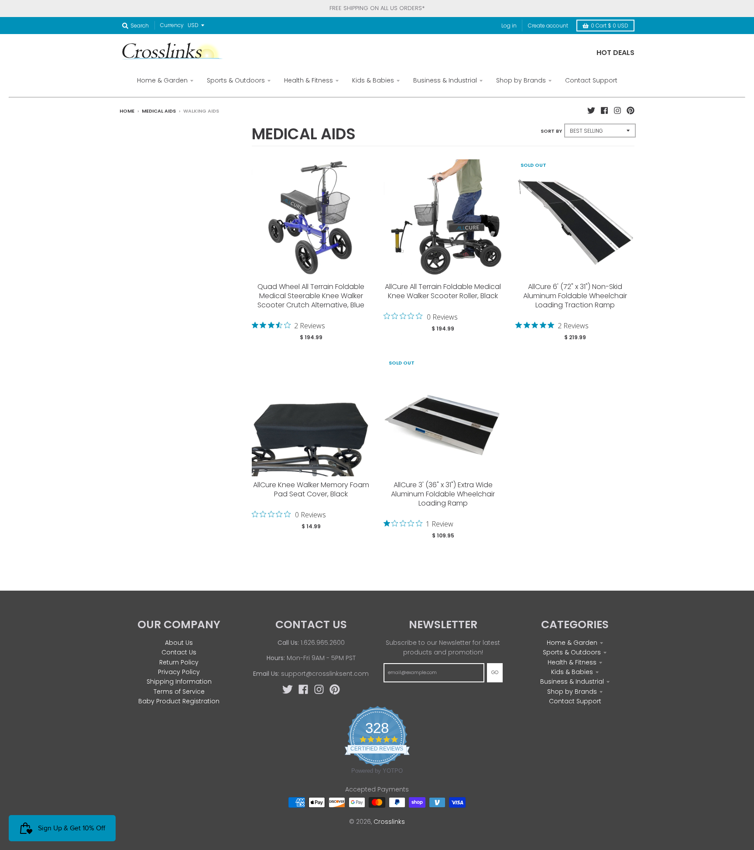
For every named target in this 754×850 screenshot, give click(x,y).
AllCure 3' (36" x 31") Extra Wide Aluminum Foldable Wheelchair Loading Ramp (443, 494)
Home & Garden (572, 642)
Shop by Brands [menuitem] (521, 80)
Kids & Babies (572, 672)
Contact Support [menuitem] (591, 80)
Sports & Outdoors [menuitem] (236, 80)
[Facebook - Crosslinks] (604, 110)
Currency (172, 25)
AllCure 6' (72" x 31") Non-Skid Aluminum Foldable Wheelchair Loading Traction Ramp (575, 296)
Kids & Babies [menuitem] (373, 80)
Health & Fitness (572, 662)
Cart (609, 25)
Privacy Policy (179, 672)
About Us (179, 642)
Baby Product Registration (178, 701)
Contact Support (575, 701)
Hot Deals (615, 53)
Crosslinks (389, 821)
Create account (548, 25)
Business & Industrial (572, 681)
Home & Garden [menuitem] (162, 80)
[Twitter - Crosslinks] (591, 110)
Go (494, 672)
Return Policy (179, 662)
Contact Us (178, 652)
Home (127, 110)
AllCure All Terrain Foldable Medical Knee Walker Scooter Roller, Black (443, 291)
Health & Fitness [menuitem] (308, 80)
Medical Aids (159, 110)
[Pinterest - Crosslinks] (630, 110)
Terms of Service (179, 691)
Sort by (551, 130)
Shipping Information (179, 681)
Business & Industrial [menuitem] (445, 80)
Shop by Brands (572, 691)
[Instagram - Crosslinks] (617, 110)
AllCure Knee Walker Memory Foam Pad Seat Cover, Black (311, 489)
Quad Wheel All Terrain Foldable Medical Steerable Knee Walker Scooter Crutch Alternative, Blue (310, 296)
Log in (509, 25)
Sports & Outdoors (572, 652)
